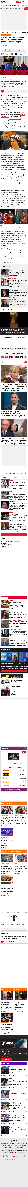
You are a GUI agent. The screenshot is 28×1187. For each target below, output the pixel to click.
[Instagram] (14, 357)
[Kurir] (3, 2)
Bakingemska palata (20, 348)
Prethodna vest (8, 337)
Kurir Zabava (8, 44)
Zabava (8, 32)
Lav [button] (14, 912)
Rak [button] (12, 912)
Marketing (3, 1150)
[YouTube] (17, 357)
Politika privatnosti (11, 1152)
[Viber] (2, 357)
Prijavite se (7, 1059)
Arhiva (4, 1152)
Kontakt (9, 1150)
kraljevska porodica (7, 348)
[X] (10, 357)
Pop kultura (14, 32)
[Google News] (25, 357)
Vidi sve (14, 671)
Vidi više (14, 929)
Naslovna (3, 32)
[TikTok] (21, 357)
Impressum (14, 1150)
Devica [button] (17, 912)
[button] (25, 45)
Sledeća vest (20, 337)
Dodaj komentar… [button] (10, 941)
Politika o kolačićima (22, 1150)
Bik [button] (4, 912)
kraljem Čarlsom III (15, 119)
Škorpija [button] (25, 912)
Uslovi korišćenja (21, 1152)
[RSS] (22, 473)
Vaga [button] (21, 912)
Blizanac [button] (8, 912)
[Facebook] (6, 357)
